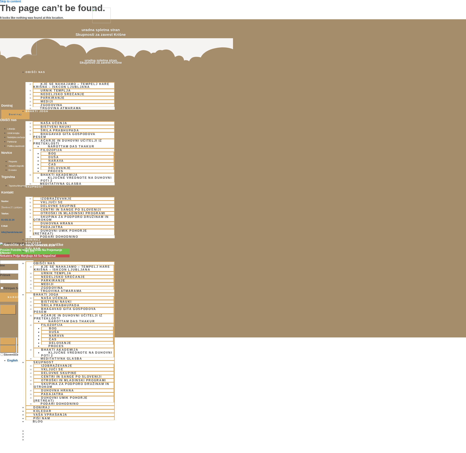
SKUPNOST (34, 186)
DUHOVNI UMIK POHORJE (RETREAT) (60, 232)
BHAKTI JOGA (36, 111)
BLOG (30, 251)
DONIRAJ (32, 239)
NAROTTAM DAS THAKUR (71, 146)
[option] (236, 360)
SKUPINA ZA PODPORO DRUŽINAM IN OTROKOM (71, 218)
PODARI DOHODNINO (59, 236)
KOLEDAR (33, 242)
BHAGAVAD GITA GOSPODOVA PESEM (64, 135)
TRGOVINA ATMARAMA (60, 108)
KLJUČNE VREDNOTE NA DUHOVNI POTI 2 (76, 179)
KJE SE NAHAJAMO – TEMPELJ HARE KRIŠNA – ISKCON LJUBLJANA (71, 85)
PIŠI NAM (33, 248)
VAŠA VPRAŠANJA (40, 245)
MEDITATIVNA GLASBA (61, 183)
